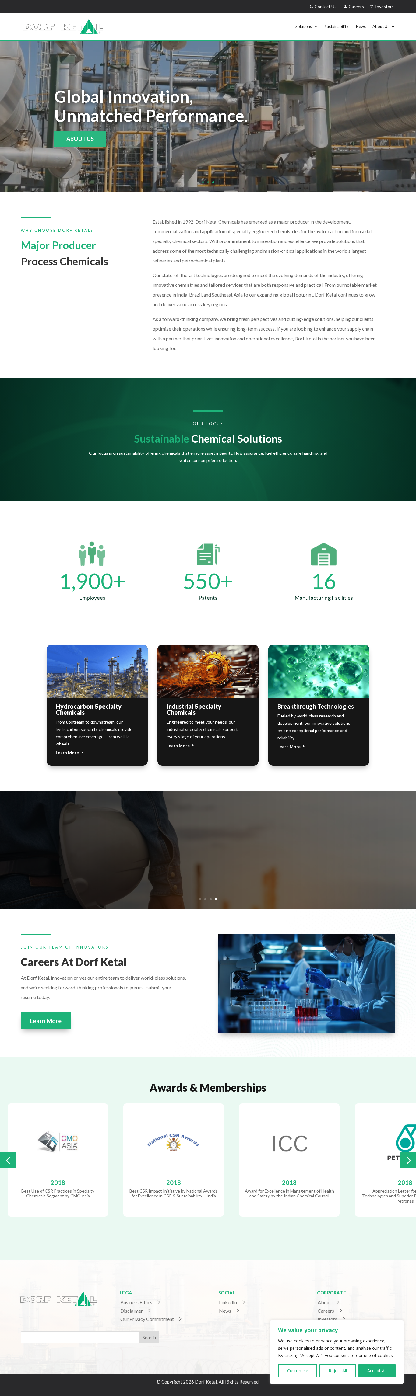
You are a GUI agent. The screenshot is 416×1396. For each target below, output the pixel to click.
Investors (383, 6)
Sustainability (337, 26)
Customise (297, 1370)
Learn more (83, 138)
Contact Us (325, 6)
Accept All (376, 1370)
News (361, 26)
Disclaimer (131, 1311)
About (324, 1302)
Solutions (303, 26)
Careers (357, 6)
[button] (8, 1160)
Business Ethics (136, 1302)
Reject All (338, 1370)
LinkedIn (228, 1302)
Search (149, 1337)
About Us (380, 26)
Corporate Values (208, 839)
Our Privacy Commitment (147, 1319)
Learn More (67, 752)
